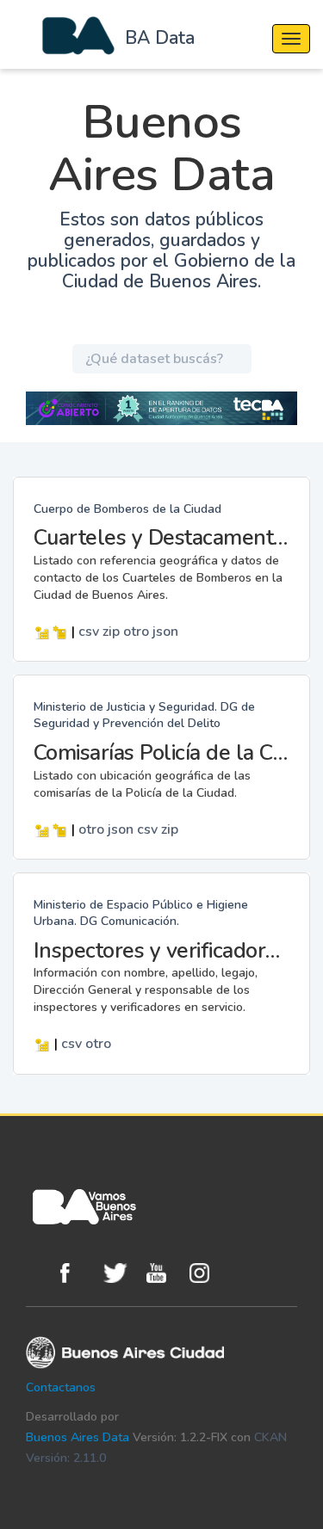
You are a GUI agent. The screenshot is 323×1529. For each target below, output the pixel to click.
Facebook (77, 1273)
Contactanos (61, 1387)
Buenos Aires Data (77, 1437)
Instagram (206, 1273)
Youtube (163, 1273)
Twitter (120, 1273)
